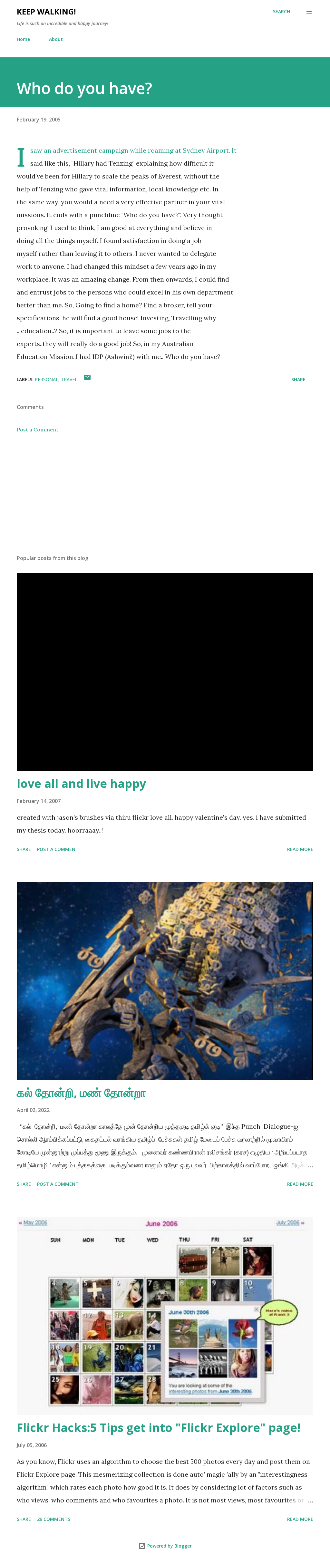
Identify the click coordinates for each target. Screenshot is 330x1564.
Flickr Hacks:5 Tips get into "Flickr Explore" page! (158, 1427)
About (56, 39)
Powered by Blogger (169, 1546)
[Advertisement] (165, 499)
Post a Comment (37, 429)
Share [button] (298, 379)
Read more (300, 849)
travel (69, 379)
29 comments (53, 1519)
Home (23, 39)
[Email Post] (87, 379)
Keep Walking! (46, 11)
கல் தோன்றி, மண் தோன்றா (81, 1092)
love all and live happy (81, 783)
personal (46, 379)
